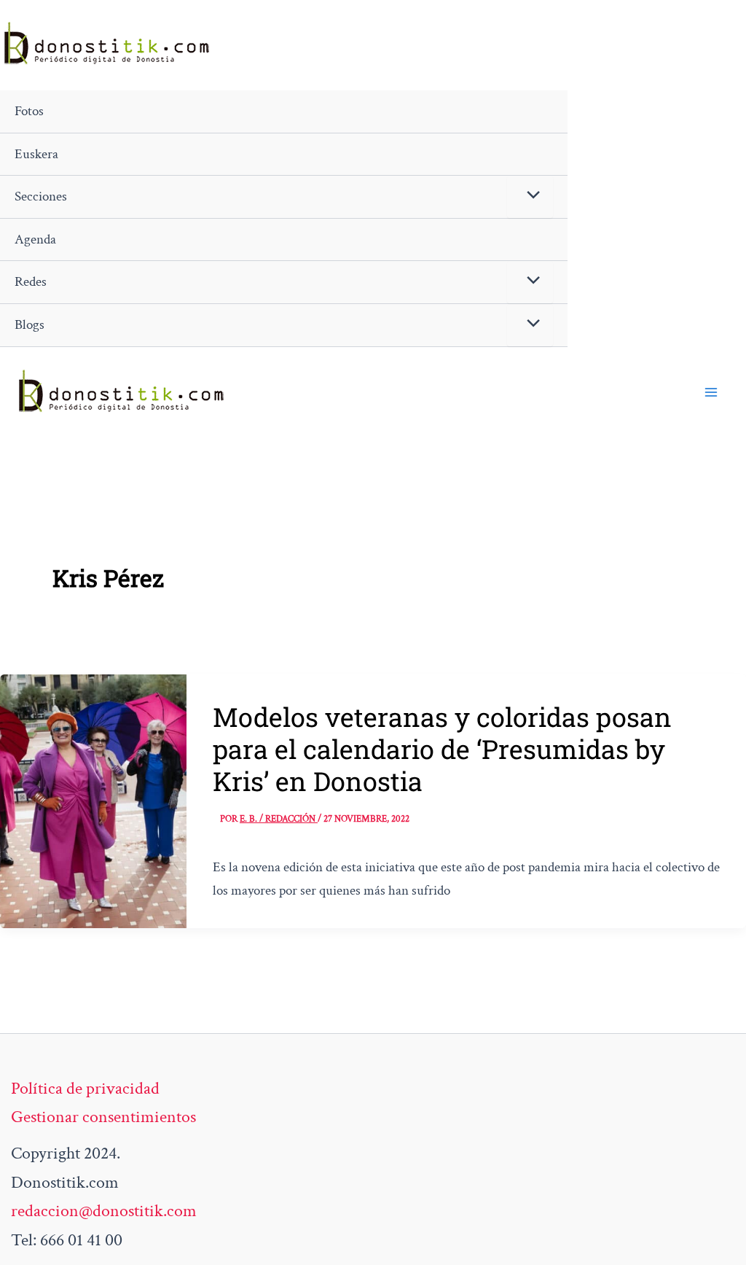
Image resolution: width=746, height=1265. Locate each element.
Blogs (29, 325)
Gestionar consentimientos (103, 1116)
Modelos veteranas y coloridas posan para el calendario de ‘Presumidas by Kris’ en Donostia (442, 749)
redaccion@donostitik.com (104, 1210)
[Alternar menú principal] (711, 392)
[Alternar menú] (530, 197)
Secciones (41, 196)
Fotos (29, 111)
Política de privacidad (85, 1088)
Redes (31, 282)
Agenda (35, 239)
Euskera (36, 154)
